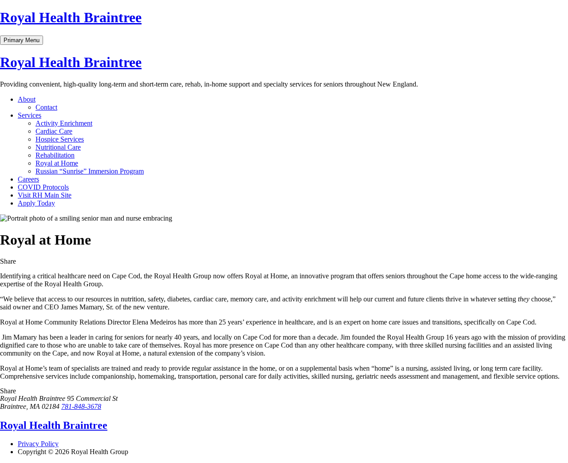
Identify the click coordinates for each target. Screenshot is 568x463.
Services (29, 115)
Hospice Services (60, 139)
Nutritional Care (58, 147)
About (27, 99)
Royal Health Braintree (71, 17)
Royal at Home (57, 163)
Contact (46, 107)
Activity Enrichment (64, 123)
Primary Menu (21, 40)
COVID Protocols (43, 187)
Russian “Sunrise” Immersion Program (90, 171)
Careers (28, 179)
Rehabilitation (55, 155)
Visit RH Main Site (44, 195)
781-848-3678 (81, 406)
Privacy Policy (38, 443)
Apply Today (36, 203)
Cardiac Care (54, 131)
